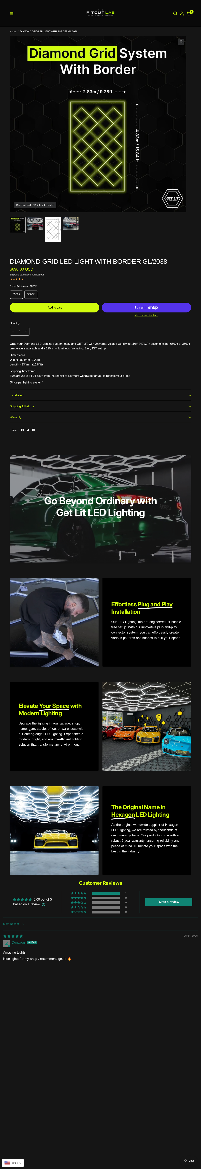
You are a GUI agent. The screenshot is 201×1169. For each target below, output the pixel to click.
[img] (13, 936)
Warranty (15, 417)
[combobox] (13, 1163)
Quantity (15, 323)
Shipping (14, 274)
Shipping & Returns (22, 406)
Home (13, 31)
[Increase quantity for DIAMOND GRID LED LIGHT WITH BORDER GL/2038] (26, 331)
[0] (188, 13)
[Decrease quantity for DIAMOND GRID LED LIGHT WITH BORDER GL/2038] (13, 331)
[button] (79, 893)
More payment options (146, 315)
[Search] (175, 13)
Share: (14, 430)
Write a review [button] (168, 902)
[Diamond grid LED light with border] (181, 42)
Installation (16, 395)
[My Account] (182, 13)
